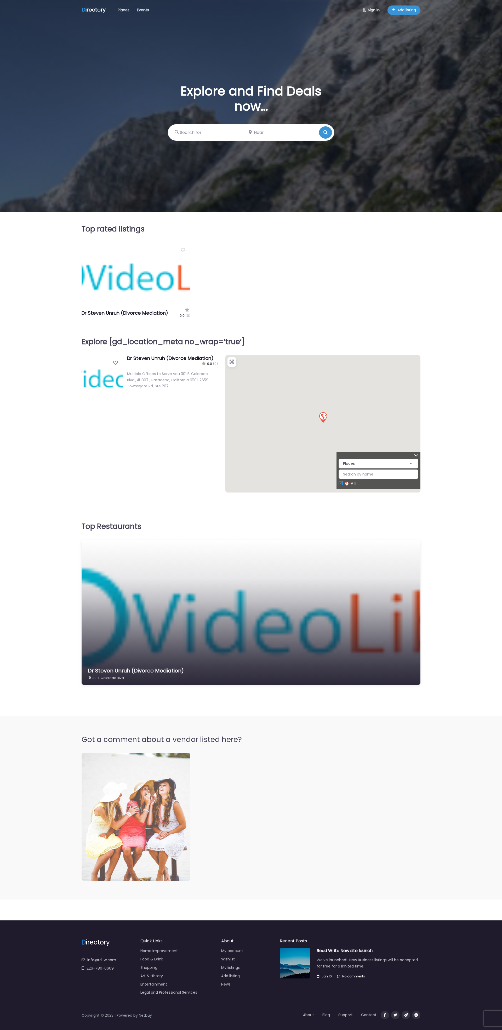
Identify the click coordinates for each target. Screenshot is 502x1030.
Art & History (151, 975)
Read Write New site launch (345, 951)
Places (123, 10)
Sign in (374, 10)
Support (345, 1014)
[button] (322, 417)
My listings (230, 967)
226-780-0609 (100, 968)
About (308, 1014)
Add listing (406, 10)
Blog (326, 1014)
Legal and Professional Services (168, 992)
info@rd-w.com (101, 960)
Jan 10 (327, 976)
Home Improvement (159, 950)
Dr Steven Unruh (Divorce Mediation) (125, 313)
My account (232, 950)
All (353, 483)
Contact (368, 1014)
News (226, 984)
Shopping (148, 967)
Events (143, 10)
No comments (353, 976)
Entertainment (153, 984)
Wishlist (228, 959)
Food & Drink (151, 959)
